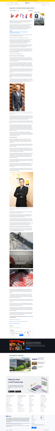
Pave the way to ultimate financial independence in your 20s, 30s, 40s (33, 343)
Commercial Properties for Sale (9, 411)
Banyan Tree (30, 397)
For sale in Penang (8, 398)
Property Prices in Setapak (44, 398)
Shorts (30, 412)
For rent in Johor (19, 399)
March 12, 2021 (28, 316)
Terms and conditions (34, 419)
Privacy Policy (33, 420)
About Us (33, 418)
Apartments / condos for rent (21, 406)
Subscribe (34, 427)
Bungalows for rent (20, 407)
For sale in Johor (8, 399)
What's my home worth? (43, 407)
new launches (23, 425)
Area (18, 423)
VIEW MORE (7, 403)
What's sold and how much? (44, 406)
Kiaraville (30, 398)
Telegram (15, 321)
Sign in (48, 2)
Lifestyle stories (31, 411)
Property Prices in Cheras (43, 397)
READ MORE (28, 348)
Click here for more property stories (15, 323)
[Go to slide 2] (27, 351)
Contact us (33, 421)
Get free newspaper (34, 0)
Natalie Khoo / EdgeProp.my (13, 10)
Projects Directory (43, 411)
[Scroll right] (54, 345)
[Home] (27, 2)
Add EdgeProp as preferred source (31, 10)
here (15, 317)
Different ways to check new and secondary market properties (18, 31)
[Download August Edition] (39, 19)
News (8, 4)
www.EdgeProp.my (17, 319)
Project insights (22, 423)
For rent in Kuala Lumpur (20, 397)
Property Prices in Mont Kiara (44, 399)
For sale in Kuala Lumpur (8, 397)
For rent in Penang (20, 398)
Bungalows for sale (8, 407)
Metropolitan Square (31, 399)
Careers (32, 417)
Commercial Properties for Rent (21, 411)
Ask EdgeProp (14, 423)
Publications (30, 407)
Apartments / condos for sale (9, 406)
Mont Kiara (17, 125)
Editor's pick (30, 406)
